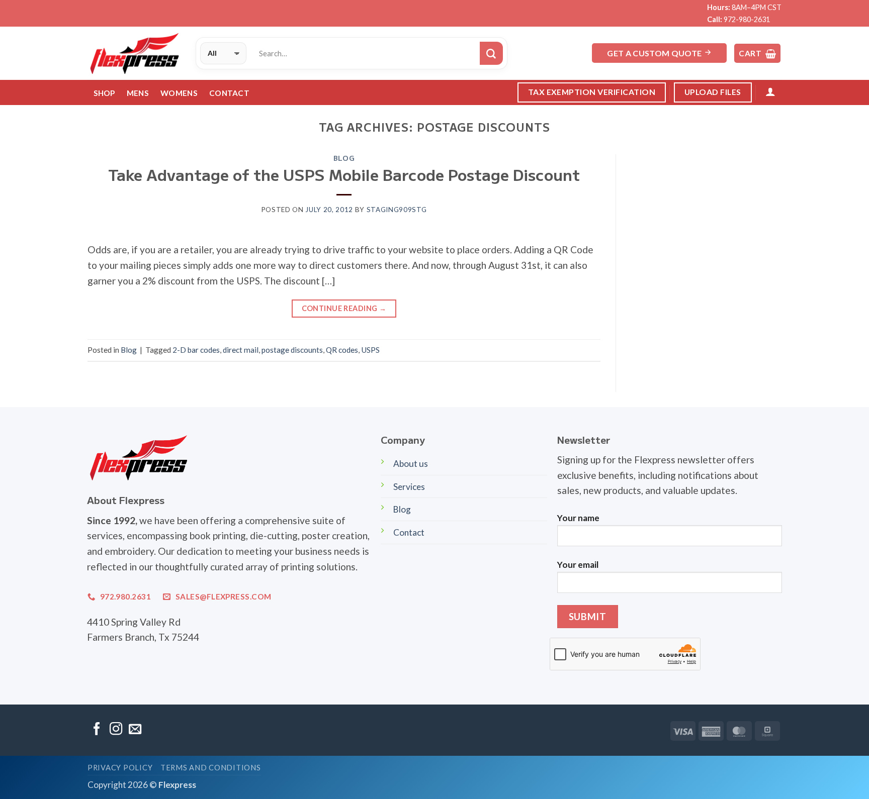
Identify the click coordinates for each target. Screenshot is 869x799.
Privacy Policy (120, 767)
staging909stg (397, 210)
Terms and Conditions (210, 767)
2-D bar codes (196, 349)
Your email (577, 564)
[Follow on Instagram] (116, 730)
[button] (757, 53)
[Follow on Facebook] (97, 730)
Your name (578, 518)
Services (409, 486)
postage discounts (292, 349)
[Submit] (491, 53)
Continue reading (344, 308)
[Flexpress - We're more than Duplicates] (134, 53)
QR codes (342, 349)
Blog (344, 158)
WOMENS (179, 92)
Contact (229, 92)
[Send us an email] (135, 730)
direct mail (240, 349)
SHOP (104, 92)
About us (410, 463)
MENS (138, 92)
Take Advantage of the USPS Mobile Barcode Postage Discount (344, 174)
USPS (370, 349)
